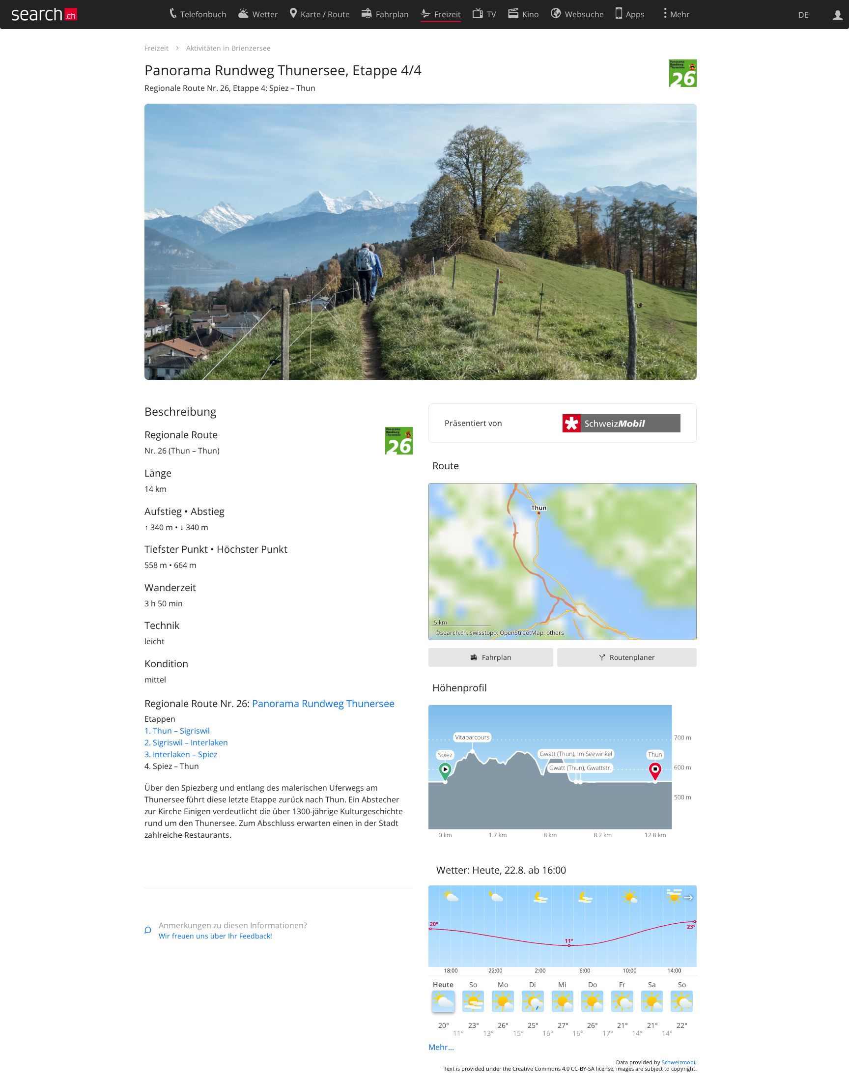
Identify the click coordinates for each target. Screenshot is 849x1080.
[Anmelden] (838, 14)
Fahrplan (496, 657)
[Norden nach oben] (685, 629)
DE (803, 14)
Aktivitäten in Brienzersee (228, 48)
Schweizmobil (679, 1062)
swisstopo (483, 632)
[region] (562, 561)
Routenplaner (632, 657)
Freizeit (156, 48)
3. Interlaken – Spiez (180, 754)
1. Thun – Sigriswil (177, 730)
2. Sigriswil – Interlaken (186, 742)
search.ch (453, 632)
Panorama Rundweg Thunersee (323, 703)
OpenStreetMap (521, 632)
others (555, 632)
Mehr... (441, 1047)
